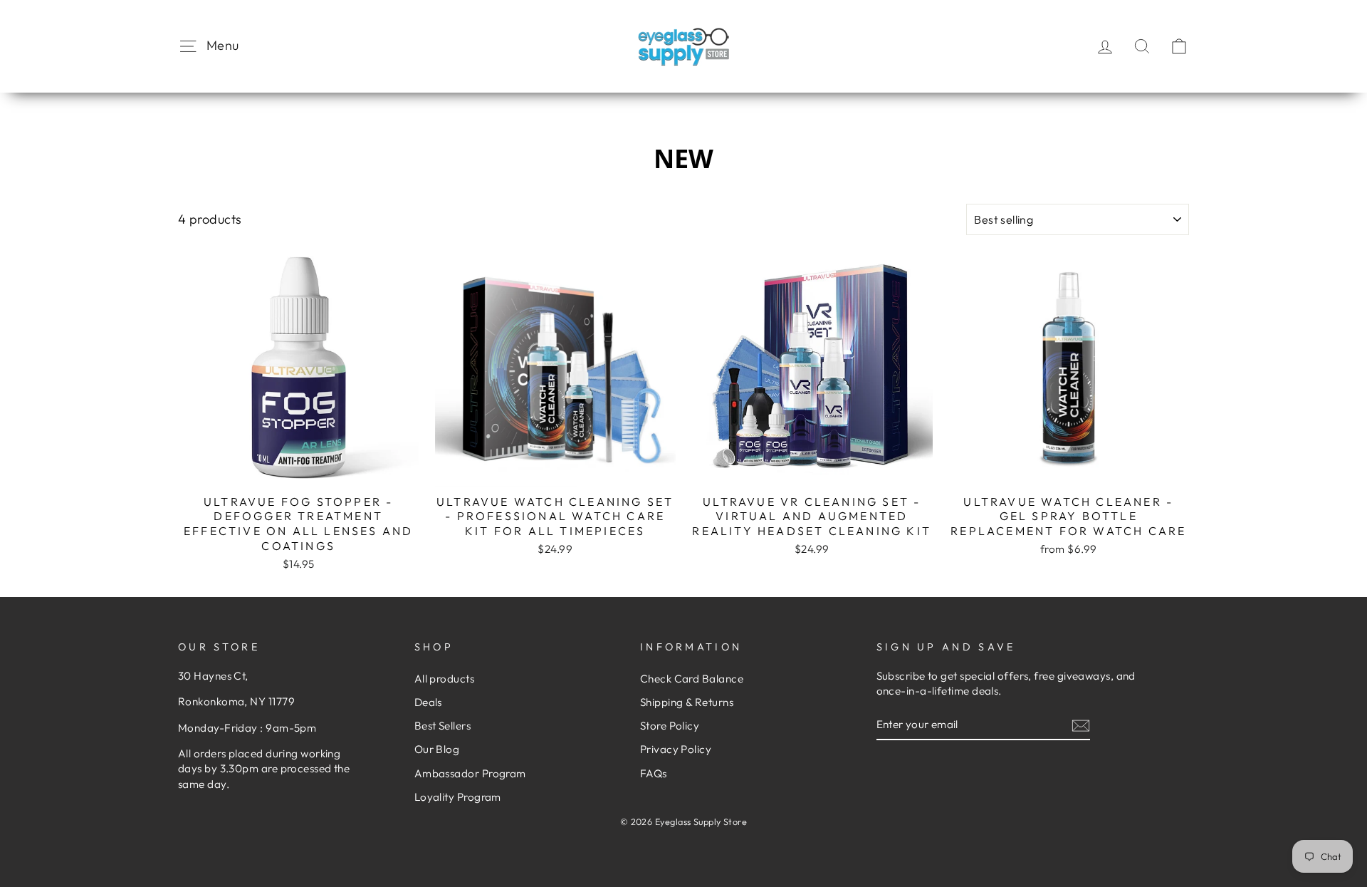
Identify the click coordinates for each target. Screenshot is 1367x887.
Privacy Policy (675, 749)
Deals (428, 702)
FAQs (653, 773)
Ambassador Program (470, 773)
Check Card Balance (691, 678)
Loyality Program (457, 797)
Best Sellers (442, 725)
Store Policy (669, 725)
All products (444, 678)
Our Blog (437, 749)
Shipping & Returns (686, 702)
